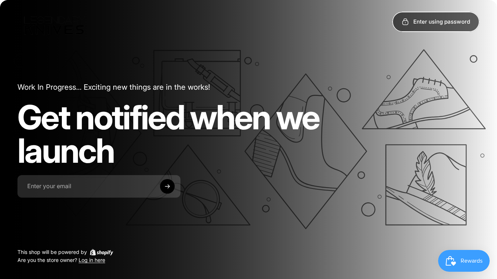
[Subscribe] (167, 186)
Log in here (92, 260)
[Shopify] (101, 252)
